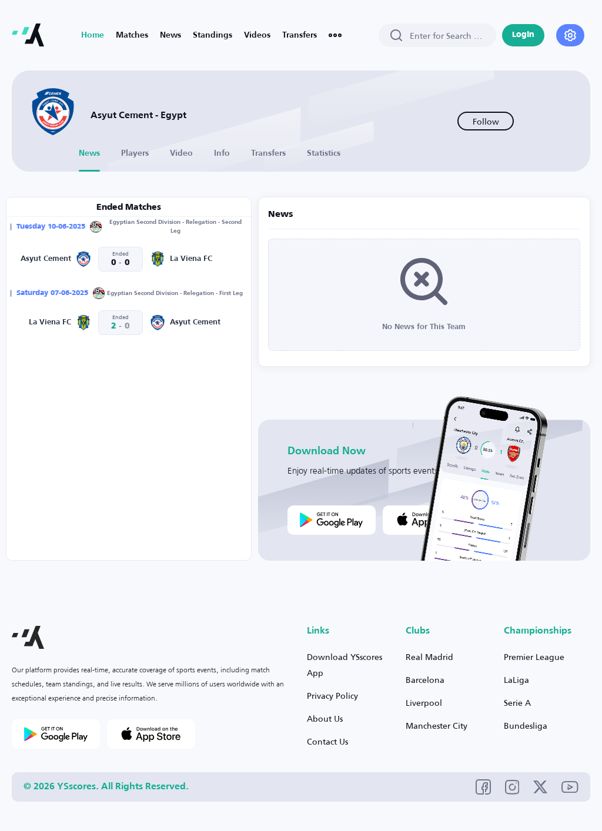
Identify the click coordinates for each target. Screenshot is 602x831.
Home (92, 35)
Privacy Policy (332, 695)
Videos (257, 35)
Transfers (299, 35)
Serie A (517, 703)
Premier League (534, 657)
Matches (132, 35)
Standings (212, 35)
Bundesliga (525, 725)
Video (181, 153)
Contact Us (327, 741)
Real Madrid (429, 657)
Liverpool (424, 703)
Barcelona (425, 680)
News (170, 35)
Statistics (323, 153)
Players (135, 153)
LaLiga (516, 680)
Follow (486, 121)
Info (222, 153)
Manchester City (436, 725)
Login (523, 35)
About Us (325, 718)
